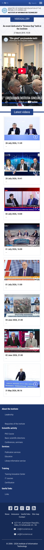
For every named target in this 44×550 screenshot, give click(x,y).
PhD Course (9, 434)
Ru (7, 3)
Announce (15, 514)
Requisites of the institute (15, 424)
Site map (35, 514)
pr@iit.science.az (24, 534)
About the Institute (10, 409)
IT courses (9, 478)
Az (3, 3)
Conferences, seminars (14, 442)
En (5, 3)
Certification (9, 482)
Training (5, 468)
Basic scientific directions (15, 438)
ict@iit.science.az (25, 529)
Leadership (9, 414)
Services (5, 447)
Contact (22, 517)
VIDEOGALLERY (22, 19)
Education (8, 456)
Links (7, 494)
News (7, 514)
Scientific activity (9, 428)
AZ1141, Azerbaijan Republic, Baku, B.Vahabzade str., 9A (26, 524)
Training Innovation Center (15, 474)
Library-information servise (15, 461)
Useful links (7, 488)
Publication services (13, 452)
